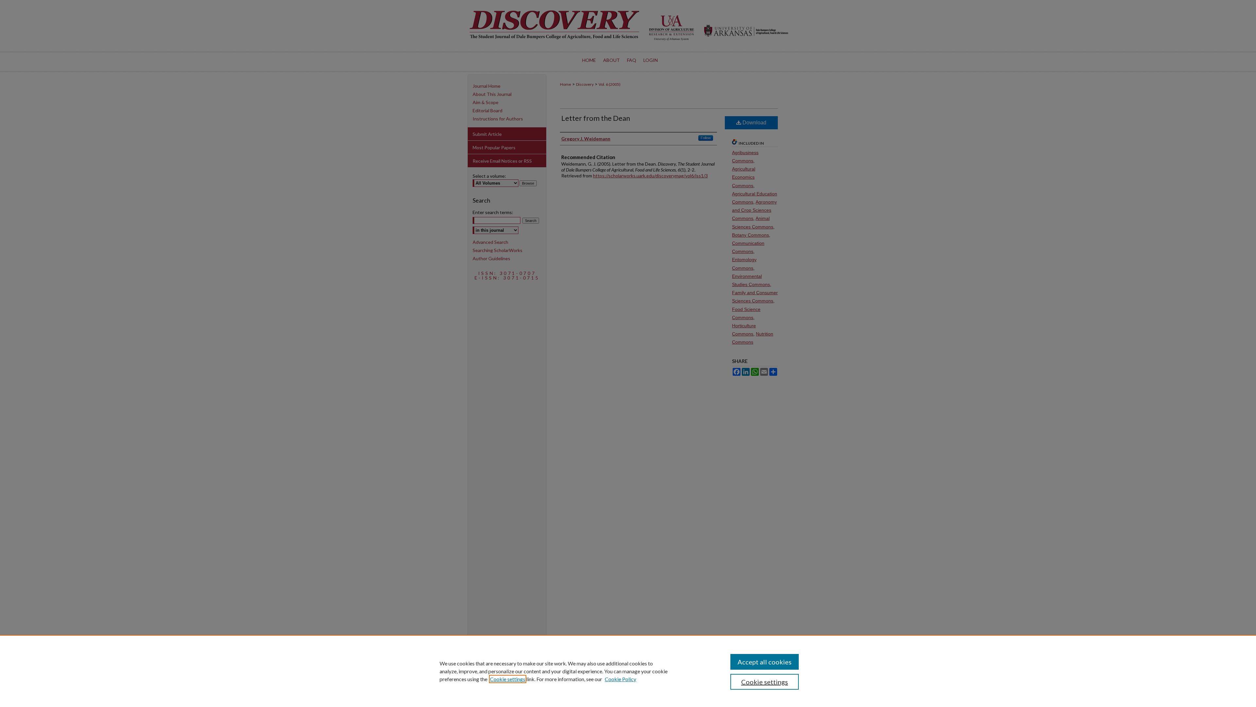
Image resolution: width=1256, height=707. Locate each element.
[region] (628, 671)
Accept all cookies (765, 662)
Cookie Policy (620, 679)
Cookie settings (507, 679)
